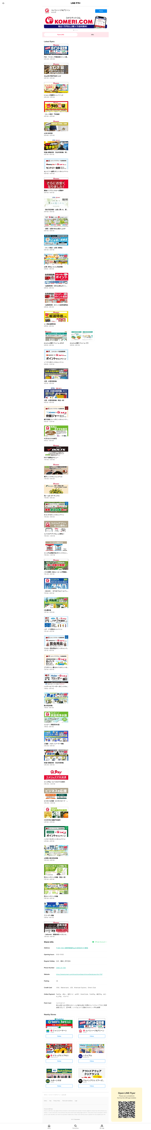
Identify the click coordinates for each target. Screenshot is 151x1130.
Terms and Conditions (67, 1100)
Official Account (100, 942)
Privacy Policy (57, 1100)
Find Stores (75, 1128)
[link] (47, 11)
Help (50, 1100)
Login (76, 1100)
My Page (102, 1128)
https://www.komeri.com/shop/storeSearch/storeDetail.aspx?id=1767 (79, 974)
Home (49, 1128)
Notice (45, 1100)
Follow (101, 11)
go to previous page (3, 3)
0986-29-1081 (61, 968)
